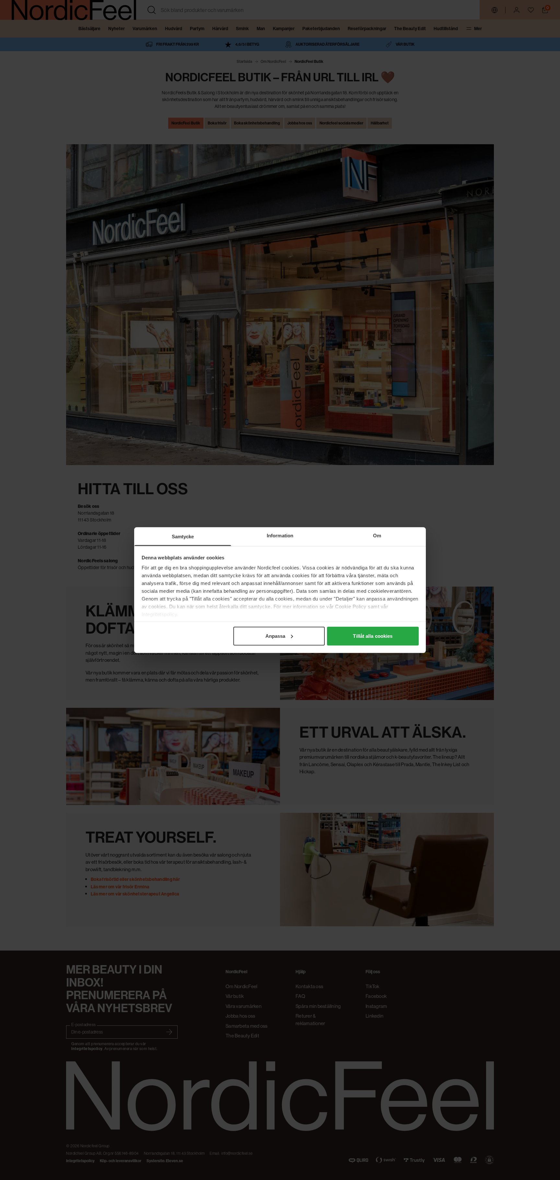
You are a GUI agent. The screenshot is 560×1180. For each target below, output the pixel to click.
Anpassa (275, 635)
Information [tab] (280, 535)
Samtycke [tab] (183, 536)
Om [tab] (377, 535)
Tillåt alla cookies (372, 635)
